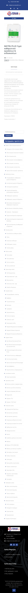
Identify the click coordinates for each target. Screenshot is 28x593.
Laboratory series (10, 380)
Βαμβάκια (9, 298)
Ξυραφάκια (9, 308)
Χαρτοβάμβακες (10, 366)
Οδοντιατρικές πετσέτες (13, 163)
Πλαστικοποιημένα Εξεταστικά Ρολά (14, 351)
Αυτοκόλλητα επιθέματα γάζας (14, 233)
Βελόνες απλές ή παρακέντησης (14, 384)
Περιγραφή (14, 66)
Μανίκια (8, 441)
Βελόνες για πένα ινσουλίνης (14, 387)
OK (14, 590)
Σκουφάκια (9, 479)
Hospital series (9, 291)
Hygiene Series (9, 337)
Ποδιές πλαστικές (11, 456)
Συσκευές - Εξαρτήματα (12, 212)
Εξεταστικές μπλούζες (12, 413)
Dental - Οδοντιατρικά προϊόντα (13, 145)
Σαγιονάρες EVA (10, 470)
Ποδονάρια (9, 459)
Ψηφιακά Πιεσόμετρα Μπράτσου (14, 334)
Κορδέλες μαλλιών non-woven (14, 438)
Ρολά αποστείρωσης (12, 490)
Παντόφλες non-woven (12, 452)
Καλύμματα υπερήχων (12, 508)
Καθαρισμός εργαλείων (12, 195)
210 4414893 (11, 538)
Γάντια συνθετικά (11, 265)
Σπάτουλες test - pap (12, 283)
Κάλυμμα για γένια (11, 430)
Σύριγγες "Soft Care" (11, 402)
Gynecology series (10, 269)
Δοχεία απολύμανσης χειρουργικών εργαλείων (13, 191)
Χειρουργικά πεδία (11, 323)
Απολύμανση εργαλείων (12, 186)
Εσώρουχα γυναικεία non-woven (14, 423)
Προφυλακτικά (10, 515)
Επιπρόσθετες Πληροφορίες (14, 72)
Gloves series (9, 251)
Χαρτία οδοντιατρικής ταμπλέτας (15, 170)
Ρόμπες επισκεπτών (12, 466)
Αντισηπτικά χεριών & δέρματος (14, 183)
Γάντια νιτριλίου (10, 262)
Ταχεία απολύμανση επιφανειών (14, 215)
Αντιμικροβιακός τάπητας (13, 294)
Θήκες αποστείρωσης (12, 486)
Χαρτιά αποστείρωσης (12, 497)
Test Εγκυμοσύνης (11, 273)
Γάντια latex (9, 255)
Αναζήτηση (8, 135)
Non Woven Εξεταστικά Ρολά (14, 341)
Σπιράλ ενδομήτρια (11, 287)
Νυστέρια (9, 305)
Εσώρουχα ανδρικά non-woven (14, 420)
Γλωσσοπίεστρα (11, 301)
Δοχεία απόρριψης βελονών (13, 391)
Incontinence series (10, 373)
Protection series (10, 405)
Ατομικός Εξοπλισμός (11, 518)
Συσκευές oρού (10, 319)
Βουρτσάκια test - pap (12, 276)
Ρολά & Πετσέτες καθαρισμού (14, 355)
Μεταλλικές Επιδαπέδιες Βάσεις (15, 208)
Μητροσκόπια (10, 280)
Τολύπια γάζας (10, 248)
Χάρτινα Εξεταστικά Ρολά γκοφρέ (15, 362)
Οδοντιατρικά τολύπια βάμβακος (14, 160)
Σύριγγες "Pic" (10, 398)
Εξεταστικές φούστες (12, 416)
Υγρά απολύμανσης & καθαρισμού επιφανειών (15, 225)
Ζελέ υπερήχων (10, 504)
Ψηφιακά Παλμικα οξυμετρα (13, 330)
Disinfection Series (14, 60)
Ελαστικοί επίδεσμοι (12, 240)
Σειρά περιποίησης (11, 377)
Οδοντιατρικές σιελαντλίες (13, 167)
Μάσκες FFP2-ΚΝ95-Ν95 (13, 445)
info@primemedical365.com (13, 541)
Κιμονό (8, 434)
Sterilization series (10, 482)
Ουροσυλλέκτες (10, 312)
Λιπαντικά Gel (10, 511)
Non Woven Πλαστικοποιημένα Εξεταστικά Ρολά (14, 345)
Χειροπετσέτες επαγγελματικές (14, 369)
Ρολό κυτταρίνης (11, 316)
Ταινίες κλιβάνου (11, 493)
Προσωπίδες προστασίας (13, 463)
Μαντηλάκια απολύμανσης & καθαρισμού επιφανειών (13, 203)
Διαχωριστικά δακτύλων (12, 409)
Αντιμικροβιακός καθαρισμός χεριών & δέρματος (14, 178)
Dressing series (9, 230)
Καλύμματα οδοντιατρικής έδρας (15, 149)
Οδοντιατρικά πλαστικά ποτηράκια (15, 152)
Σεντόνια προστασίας (12, 359)
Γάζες (8, 237)
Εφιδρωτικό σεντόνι (12, 427)
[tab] (14, 67)
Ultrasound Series (10, 500)
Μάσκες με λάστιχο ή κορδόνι (14, 448)
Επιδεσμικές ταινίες (11, 244)
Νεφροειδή (9, 395)
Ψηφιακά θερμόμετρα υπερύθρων (15, 326)
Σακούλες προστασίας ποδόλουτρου (12, 474)
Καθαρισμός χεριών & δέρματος (14, 199)
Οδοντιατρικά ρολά (11, 156)
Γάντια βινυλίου (10, 258)
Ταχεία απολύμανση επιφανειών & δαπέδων (15, 220)
